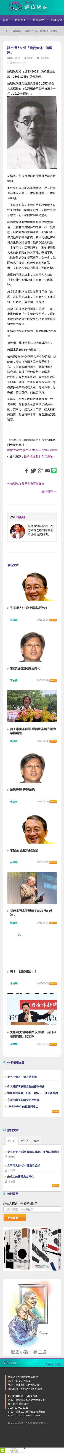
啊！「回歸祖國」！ (23, 971)
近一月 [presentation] (25, 1140)
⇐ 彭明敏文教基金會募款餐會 (25, 483)
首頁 (6, 20)
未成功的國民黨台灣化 (25, 668)
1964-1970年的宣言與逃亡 (22, 1106)
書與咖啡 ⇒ (49, 491)
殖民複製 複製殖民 (22, 789)
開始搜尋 (13, 1217)
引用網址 (47, 456)
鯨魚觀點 (38, 20)
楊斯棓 (30, 58)
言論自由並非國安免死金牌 (23, 1099)
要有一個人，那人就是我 (22, 1076)
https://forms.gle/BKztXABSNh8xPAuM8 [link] (32, 449)
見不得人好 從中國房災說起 (28, 608)
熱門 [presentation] (36, 1140)
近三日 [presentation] (12, 1141)
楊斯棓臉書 (31, 456)
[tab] (11, 1140)
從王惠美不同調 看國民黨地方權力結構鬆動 (33, 1151)
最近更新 (20, 20)
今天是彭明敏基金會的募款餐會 (26, 1086)
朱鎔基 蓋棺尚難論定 (24, 850)
